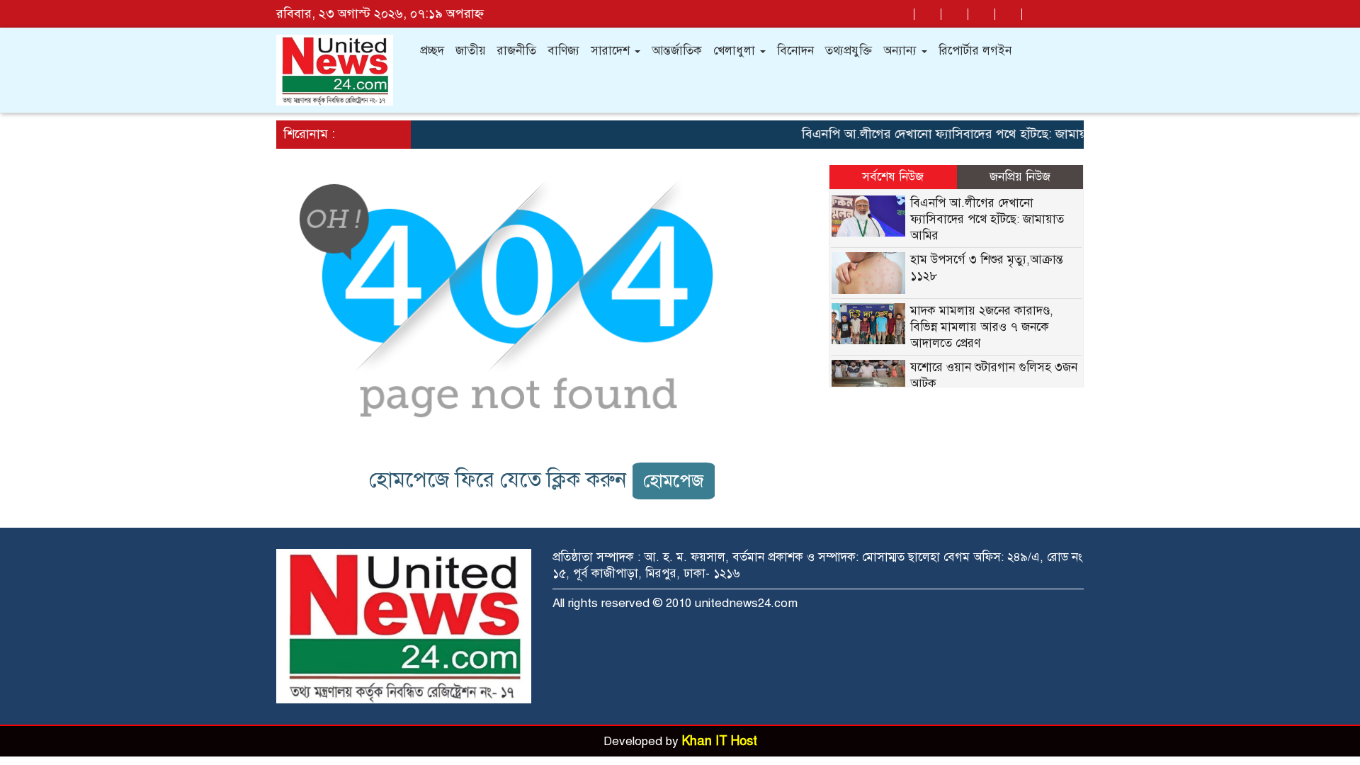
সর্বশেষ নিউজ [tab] (893, 176)
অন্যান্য (901, 50)
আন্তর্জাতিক (677, 50)
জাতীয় (470, 50)
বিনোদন (795, 50)
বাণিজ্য (563, 50)
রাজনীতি (516, 50)
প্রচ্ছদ (432, 50)
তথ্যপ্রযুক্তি (848, 50)
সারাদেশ (612, 50)
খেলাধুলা (736, 50)
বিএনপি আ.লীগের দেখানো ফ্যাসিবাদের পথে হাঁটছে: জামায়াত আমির (956, 134)
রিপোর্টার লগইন (975, 50)
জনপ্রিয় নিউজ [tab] (1020, 176)
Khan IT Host (719, 741)
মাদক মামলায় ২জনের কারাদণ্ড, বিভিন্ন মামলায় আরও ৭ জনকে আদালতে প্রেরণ (981, 327)
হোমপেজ (673, 481)
